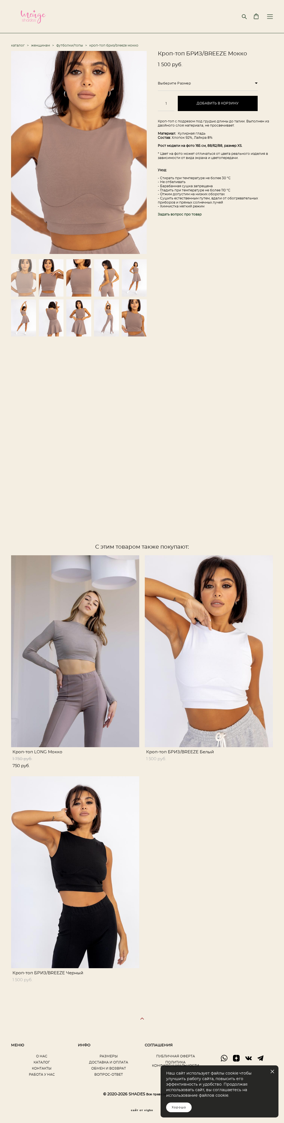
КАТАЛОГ (42, 1062)
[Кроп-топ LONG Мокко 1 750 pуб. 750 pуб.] (75, 651)
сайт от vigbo (142, 1110)
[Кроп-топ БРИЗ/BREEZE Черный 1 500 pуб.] (75, 872)
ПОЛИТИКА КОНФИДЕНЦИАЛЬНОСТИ (175, 1064)
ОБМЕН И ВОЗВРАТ (108, 1068)
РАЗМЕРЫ (109, 1056)
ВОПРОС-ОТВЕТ (108, 1074)
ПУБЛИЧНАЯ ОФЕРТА (175, 1056)
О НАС (41, 1056)
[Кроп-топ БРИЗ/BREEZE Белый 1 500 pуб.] (209, 651)
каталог (18, 45)
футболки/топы (69, 45)
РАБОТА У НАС (42, 1074)
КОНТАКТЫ (42, 1068)
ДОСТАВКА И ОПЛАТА (108, 1062)
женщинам (40, 45)
